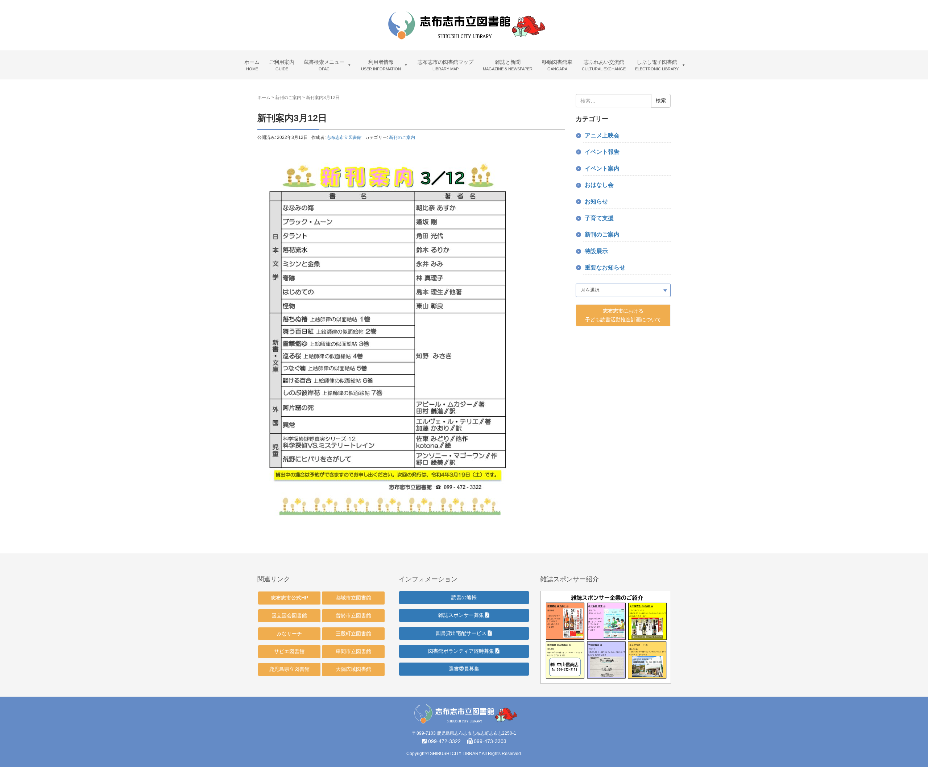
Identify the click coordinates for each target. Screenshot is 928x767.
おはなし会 (599, 185)
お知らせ (596, 201)
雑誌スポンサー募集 (461, 615)
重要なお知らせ (605, 267)
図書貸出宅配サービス (462, 633)
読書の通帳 (464, 597)
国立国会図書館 (289, 615)
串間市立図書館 (353, 651)
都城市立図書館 (353, 598)
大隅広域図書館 (353, 669)
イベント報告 (602, 152)
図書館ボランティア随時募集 (462, 651)
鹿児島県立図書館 (289, 669)
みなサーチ (289, 633)
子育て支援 (599, 218)
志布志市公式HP (289, 598)
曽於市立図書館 (353, 615)
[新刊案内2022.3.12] (388, 341)
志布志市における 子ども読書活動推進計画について (623, 315)
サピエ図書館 (289, 651)
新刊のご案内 (288, 97)
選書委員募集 (464, 669)
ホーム (263, 97)
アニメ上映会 (602, 135)
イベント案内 (602, 168)
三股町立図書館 (353, 633)
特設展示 (596, 251)
